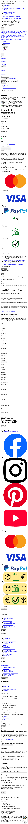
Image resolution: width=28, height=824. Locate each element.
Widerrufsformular (7, 622)
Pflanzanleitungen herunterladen (10, 673)
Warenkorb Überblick (8, 13)
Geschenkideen (6, 647)
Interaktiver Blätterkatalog (9, 667)
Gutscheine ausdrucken (8, 674)
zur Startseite (6, 14)
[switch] (25, 822)
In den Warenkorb (5, 149)
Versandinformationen (8, 617)
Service (5, 47)
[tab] (15, 266)
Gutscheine (6, 50)
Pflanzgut (5, 643)
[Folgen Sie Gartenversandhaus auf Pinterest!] (15, 507)
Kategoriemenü (6, 7)
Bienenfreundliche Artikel (9, 649)
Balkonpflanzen (7, 650)
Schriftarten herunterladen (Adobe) (10, 758)
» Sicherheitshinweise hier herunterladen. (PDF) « (14, 260)
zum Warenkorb (12, 78)
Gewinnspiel (6, 686)
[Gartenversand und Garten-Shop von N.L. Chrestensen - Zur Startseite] (14, 39)
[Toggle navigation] (5, 66)
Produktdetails (6, 5)
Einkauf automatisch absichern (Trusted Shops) (13, 756)
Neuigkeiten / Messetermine (9, 689)
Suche (4, 10)
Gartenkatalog (6, 669)
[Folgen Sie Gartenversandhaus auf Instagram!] (15, 482)
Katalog (5, 49)
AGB (4, 619)
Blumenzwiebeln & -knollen (9, 641)
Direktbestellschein (7, 670)
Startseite (5, 85)
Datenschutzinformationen (9, 623)
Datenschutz (6, 718)
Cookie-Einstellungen (8, 625)
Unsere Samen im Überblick (8, 311)
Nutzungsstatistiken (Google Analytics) (11, 771)
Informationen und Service (9, 8)
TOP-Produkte (6, 638)
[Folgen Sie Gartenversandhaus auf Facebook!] (15, 457)
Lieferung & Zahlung (8, 618)
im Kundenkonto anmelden (9, 12)
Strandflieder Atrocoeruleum (9, 88)
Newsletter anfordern (8, 671)
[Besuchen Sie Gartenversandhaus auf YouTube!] (15, 528)
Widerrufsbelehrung (7, 621)
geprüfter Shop (7, 18)
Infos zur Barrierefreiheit (9, 626)
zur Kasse (3, 79)
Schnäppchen (6, 45)
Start (4, 41)
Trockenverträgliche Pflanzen (10, 651)
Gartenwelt (5, 687)
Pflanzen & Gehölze (8, 642)
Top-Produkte (6, 43)
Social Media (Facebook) (8, 782)
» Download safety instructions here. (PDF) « (13, 264)
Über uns (5, 690)
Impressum (5, 627)
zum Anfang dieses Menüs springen (11, 16)
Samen (5, 86)
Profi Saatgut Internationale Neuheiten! (12, 653)
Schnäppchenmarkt (7, 654)
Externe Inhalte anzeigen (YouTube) (10, 759)
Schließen (3, 82)
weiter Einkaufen (4, 78)
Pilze (4, 645)
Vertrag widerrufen (5, 665)
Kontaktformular (7, 675)
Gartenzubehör (6, 646)
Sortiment (6, 44)
